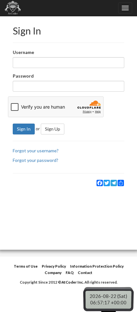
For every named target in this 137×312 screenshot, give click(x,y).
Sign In (24, 129)
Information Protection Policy (97, 266)
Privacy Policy (54, 266)
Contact (85, 272)
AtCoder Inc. (72, 282)
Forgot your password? (35, 160)
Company (53, 272)
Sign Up (52, 129)
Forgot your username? (36, 150)
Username (23, 52)
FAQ (70, 272)
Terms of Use (26, 266)
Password (23, 76)
